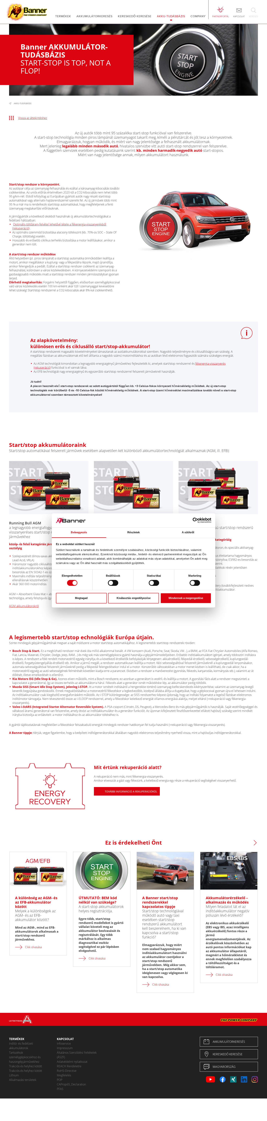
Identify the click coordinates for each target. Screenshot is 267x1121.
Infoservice (64, 1043)
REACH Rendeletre (69, 1066)
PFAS (60, 1089)
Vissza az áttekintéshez (32, 118)
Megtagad (81, 598)
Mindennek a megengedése (186, 598)
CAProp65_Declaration (71, 1084)
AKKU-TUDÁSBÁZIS (22, 103)
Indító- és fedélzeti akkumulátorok (21, 1045)
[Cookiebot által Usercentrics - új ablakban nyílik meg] (195, 520)
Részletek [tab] (133, 532)
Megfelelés (64, 1075)
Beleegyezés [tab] (79, 532)
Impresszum (65, 1048)
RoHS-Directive (66, 1071)
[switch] (113, 583)
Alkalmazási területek (22, 1080)
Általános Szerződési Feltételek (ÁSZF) (77, 1055)
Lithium (14, 1075)
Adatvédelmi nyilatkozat (72, 1062)
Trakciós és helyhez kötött (25, 1066)
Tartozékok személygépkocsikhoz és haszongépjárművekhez (25, 1057)
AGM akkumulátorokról (24, 606)
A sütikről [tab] (188, 532)
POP (59, 1080)
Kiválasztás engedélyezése (134, 598)
